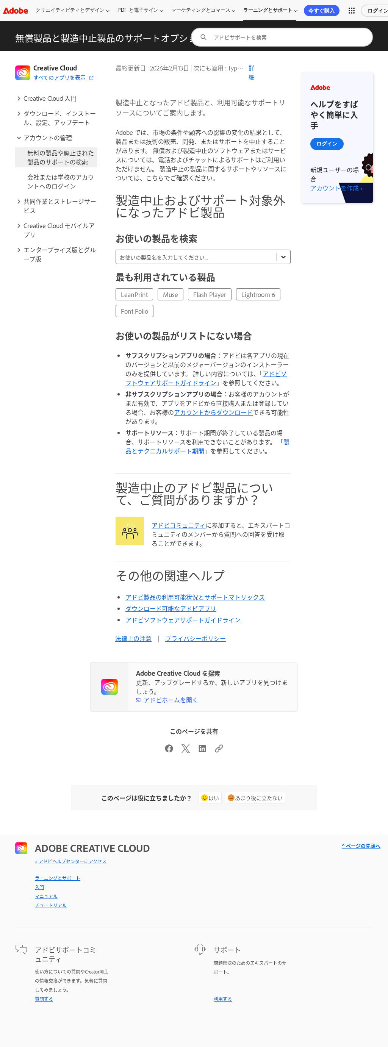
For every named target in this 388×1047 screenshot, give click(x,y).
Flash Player (209, 294)
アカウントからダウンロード (213, 412)
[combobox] (282, 37)
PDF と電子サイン (137, 10)
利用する (223, 998)
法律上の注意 (133, 638)
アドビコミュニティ (179, 525)
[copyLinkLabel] (219, 750)
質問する (44, 998)
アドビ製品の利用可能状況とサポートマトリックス (195, 597)
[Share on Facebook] (169, 750)
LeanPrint (134, 294)
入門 (39, 887)
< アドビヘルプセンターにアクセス (70, 861)
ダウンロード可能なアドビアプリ (170, 608)
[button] (352, 11)
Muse (170, 294)
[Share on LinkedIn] (202, 750)
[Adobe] (15, 10)
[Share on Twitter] (185, 750)
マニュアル (46, 896)
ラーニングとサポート (268, 10)
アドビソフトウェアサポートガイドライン (206, 378)
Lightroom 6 (258, 294)
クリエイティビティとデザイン (70, 10)
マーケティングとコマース (200, 10)
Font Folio (134, 311)
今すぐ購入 (321, 11)
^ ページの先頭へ (361, 845)
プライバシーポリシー (195, 638)
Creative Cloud (55, 67)
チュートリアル (51, 905)
